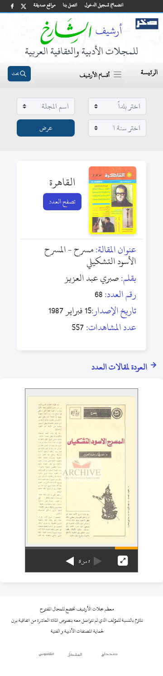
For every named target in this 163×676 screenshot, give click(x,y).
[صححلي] (109, 656)
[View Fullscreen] (123, 560)
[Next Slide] (70, 558)
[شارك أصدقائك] (12, 6)
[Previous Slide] (98, 558)
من (83, 561)
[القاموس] (47, 656)
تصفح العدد (62, 201)
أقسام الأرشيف (95, 75)
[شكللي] (75, 656)
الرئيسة (149, 72)
